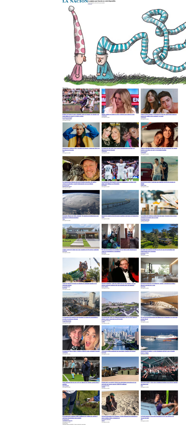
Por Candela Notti (65, 185)
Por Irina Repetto (144, 151)
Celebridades (104, 116)
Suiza (142, 385)
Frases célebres (105, 286)
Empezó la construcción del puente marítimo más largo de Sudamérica (120, 216)
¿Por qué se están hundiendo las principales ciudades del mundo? (119, 351)
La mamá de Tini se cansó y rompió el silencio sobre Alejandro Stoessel (81, 351)
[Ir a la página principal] (75, 2)
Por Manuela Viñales (145, 253)
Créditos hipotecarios (145, 220)
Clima (63, 219)
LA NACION (90, 4)
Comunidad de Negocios (67, 420)
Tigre (63, 151)
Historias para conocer (67, 186)
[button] (81, 101)
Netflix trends (143, 185)
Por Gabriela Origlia (105, 385)
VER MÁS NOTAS (65, 423)
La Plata (103, 321)
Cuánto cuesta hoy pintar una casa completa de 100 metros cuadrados (80, 249)
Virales (103, 217)
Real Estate (64, 251)
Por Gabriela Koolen (66, 286)
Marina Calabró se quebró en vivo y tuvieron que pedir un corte (118, 114)
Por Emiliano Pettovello (106, 419)
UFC (142, 419)
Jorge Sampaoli (65, 385)
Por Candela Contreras (145, 219)
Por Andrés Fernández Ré (67, 117)
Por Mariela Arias (65, 419)
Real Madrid (104, 185)
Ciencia (103, 420)
